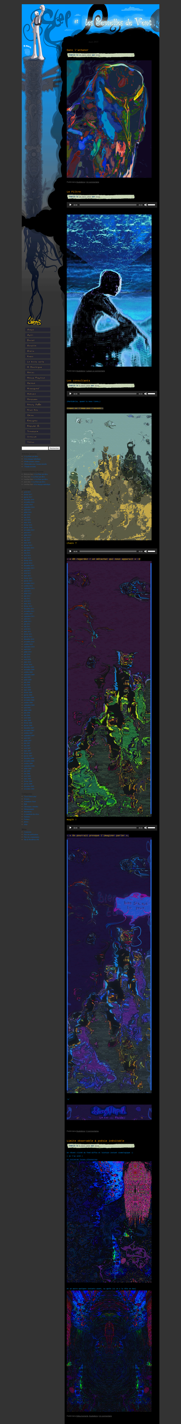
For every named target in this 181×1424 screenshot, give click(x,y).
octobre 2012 (28, 586)
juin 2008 (27, 712)
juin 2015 (27, 537)
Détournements (29, 809)
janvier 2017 (28, 497)
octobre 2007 (28, 733)
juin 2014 (27, 550)
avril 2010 (27, 659)
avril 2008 (27, 718)
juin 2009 (27, 682)
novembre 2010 (29, 641)
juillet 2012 (27, 593)
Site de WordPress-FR (31, 839)
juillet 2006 (27, 768)
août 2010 (27, 649)
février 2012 (28, 606)
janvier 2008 (28, 725)
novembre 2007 (29, 730)
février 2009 (28, 692)
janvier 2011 (28, 636)
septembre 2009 (29, 674)
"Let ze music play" (30, 796)
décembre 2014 (29, 548)
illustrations (28, 811)
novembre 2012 (29, 583)
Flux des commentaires (31, 837)
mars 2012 (27, 603)
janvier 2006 (28, 783)
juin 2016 (27, 515)
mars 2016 (27, 522)
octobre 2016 (28, 504)
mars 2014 (27, 558)
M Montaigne (34, 367)
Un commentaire (92, 182)
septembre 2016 (29, 507)
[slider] (152, 204)
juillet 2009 (27, 679)
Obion (30, 415)
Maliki (31, 372)
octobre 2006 (28, 763)
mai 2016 (27, 517)
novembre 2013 (29, 568)
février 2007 (28, 753)
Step (98, 55)
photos (26, 822)
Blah (25, 804)
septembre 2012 (29, 588)
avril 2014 (27, 555)
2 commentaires (92, 1131)
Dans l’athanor (78, 50)
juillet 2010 (27, 652)
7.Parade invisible (30, 466)
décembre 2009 (29, 667)
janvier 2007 (28, 756)
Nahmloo (27, 816)
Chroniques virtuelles (31, 806)
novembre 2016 (29, 502)
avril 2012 (27, 601)
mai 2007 (27, 745)
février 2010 (28, 664)
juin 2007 (27, 743)
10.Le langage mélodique (32, 459)
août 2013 (27, 570)
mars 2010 (27, 662)
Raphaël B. (33, 425)
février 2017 (28, 494)
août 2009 (27, 677)
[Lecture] (70, 204)
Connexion (27, 832)
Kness (30, 356)
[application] (112, 205)
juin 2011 (27, 624)
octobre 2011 (28, 613)
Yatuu (30, 442)
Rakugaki (32, 420)
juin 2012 (27, 596)
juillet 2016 (27, 512)
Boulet (31, 340)
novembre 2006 (29, 761)
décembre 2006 (29, 758)
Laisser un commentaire (95, 371)
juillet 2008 (27, 710)
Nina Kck (32, 409)
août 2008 (27, 707)
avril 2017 (27, 492)
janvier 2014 (28, 563)
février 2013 (28, 578)
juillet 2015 (27, 535)
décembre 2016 (29, 499)
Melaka (31, 383)
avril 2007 (27, 748)
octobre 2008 (28, 702)
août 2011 (27, 619)
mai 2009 (27, 685)
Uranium (32, 436)
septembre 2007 (29, 735)
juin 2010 (27, 654)
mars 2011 (27, 631)
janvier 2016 (28, 527)
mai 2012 (27, 598)
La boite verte (35, 361)
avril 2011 (27, 629)
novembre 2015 (29, 530)
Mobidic (31, 393)
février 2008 (28, 723)
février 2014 (28, 560)
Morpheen (32, 399)
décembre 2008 (29, 697)
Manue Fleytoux (36, 377)
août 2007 (27, 738)
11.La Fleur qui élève (31, 456)
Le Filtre (74, 191)
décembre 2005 (29, 786)
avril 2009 (27, 687)
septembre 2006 (29, 766)
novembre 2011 (29, 611)
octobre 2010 (28, 644)
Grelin (30, 350)
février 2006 (28, 781)
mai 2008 (27, 715)
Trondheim (32, 431)
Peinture (26, 819)
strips (26, 824)
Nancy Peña (34, 404)
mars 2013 (27, 575)
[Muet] (145, 204)
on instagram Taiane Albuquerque (82, 1160)
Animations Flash (30, 801)
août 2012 (27, 591)
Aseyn (30, 329)
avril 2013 (27, 573)
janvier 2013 (28, 580)
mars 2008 (27, 720)
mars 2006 (27, 778)
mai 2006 (27, 773)
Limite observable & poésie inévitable (95, 1141)
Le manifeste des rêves (31, 814)
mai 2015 (27, 540)
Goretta (31, 345)
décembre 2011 (29, 608)
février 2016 (28, 525)
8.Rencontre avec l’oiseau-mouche (35, 464)
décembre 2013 (29, 565)
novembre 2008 (29, 700)
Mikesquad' (33, 388)
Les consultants (78, 380)
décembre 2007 (29, 728)
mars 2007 (27, 750)
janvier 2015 (28, 545)
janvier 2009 (28, 695)
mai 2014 (27, 553)
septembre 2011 (29, 616)
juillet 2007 (27, 740)
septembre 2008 (29, 705)
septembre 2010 (29, 646)
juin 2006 (27, 771)
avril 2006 (27, 776)
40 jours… (27, 799)
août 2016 (27, 509)
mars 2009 (27, 690)
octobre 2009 (28, 672)
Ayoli (30, 334)
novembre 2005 (29, 789)
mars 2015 (27, 542)
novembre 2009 (29, 669)
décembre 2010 (29, 639)
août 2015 (27, 532)
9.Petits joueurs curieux (32, 461)
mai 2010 (27, 657)
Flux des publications (31, 834)
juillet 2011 (27, 621)
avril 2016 (27, 520)
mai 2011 (27, 626)
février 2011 (28, 634)
